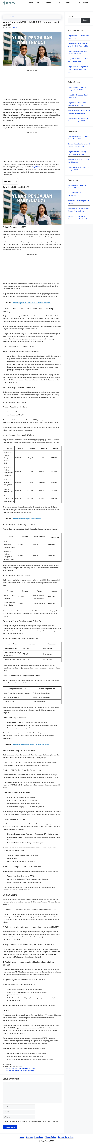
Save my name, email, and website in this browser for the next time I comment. (31, 1121)
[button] (87, 8)
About (22, 1137)
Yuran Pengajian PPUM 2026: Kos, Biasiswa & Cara (20, 1068)
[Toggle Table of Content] (14, 181)
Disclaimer (38, 1137)
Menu (48, 3)
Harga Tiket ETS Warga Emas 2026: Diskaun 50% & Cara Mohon (78, 69)
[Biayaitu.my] (12, 3)
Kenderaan (71, 3)
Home (30, 3)
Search (70, 16)
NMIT (6, 1066)
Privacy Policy (50, 1137)
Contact (29, 1137)
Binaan (40, 3)
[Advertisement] (32, 84)
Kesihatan (83, 3)
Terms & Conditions (65, 1137)
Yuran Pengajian (17, 1066)
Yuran (10, 1066)
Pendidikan (13, 17)
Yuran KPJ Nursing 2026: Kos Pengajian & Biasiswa (19, 1070)
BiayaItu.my (36, 167)
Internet (58, 3)
